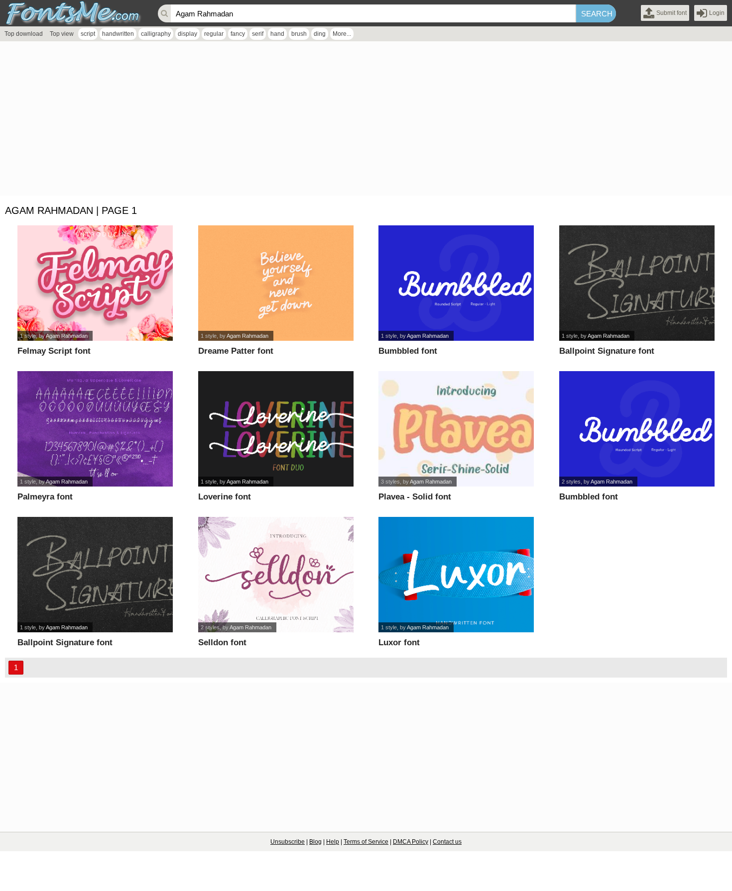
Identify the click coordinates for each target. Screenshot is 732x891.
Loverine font (224, 496)
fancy (238, 33)
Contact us (447, 841)
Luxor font (399, 642)
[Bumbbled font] (456, 283)
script (88, 33)
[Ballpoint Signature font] (637, 283)
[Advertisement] (299, 121)
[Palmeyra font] (95, 429)
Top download (23, 33)
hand (277, 33)
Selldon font (222, 642)
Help (332, 841)
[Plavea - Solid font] (456, 429)
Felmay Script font (54, 351)
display (187, 33)
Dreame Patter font (235, 351)
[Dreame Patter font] (276, 283)
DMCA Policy (410, 841)
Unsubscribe (287, 841)
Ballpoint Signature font (606, 351)
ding (320, 33)
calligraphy (156, 33)
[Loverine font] (276, 429)
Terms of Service (366, 841)
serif (257, 33)
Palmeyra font (45, 496)
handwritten (118, 33)
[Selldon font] (276, 574)
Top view (62, 33)
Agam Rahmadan (67, 336)
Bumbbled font (407, 351)
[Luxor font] (456, 574)
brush (299, 33)
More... (342, 33)
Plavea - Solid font (414, 496)
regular (214, 33)
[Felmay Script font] (95, 283)
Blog (315, 841)
